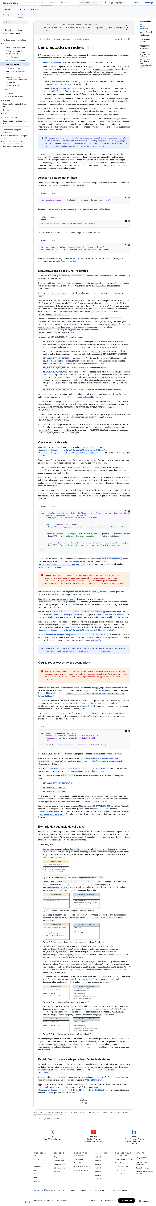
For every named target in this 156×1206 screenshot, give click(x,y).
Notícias (36, 1174)
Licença (47, 1200)
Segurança (37, 1167)
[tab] (43, 193)
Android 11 (98, 1179)
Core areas (20, 9)
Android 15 (99, 1164)
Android (36, 1159)
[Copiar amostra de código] (128, 197)
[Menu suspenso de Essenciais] (36, 2)
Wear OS (77, 1163)
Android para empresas (41, 1163)
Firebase (83, 1190)
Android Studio (134, 3)
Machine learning (60, 1161)
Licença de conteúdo (102, 1112)
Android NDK (120, 1174)
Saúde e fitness (59, 1164)
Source (36, 1170)
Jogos (56, 1157)
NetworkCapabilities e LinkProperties (114, 617)
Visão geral (7, 15)
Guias (20, 15)
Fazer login (148, 3)
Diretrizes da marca (59, 1200)
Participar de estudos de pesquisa (144, 1172)
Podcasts (36, 1181)
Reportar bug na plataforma (141, 1158)
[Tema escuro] (126, 197)
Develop (7, 9)
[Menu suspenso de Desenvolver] (55, 2)
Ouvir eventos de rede (70, 261)
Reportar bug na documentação (141, 1163)
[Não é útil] (128, 39)
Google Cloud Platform (99, 1190)
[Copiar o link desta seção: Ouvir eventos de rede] (69, 442)
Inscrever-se (126, 1200)
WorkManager (120, 141)
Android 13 (98, 1172)
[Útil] (125, 39)
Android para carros (81, 1170)
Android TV (78, 1174)
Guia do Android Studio (123, 1159)
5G (55, 1175)
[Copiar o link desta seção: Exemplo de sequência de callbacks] (86, 827)
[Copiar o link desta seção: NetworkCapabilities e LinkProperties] (90, 271)
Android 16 (99, 1161)
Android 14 (99, 1168)
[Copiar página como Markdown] (91, 48)
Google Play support (143, 1168)
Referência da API (121, 1167)
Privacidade (58, 1172)
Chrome (72, 1190)
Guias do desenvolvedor (124, 1163)
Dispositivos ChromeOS (82, 1167)
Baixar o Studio (120, 1170)
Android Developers (44, 39)
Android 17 (99, 1157)
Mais (62, 3)
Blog (35, 1177)
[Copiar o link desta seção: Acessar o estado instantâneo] (79, 178)
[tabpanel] (84, 200)
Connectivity (37, 9)
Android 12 (99, 1175)
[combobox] (90, 3)
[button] (15, 44)
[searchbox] (15, 22)
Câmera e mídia (60, 1168)
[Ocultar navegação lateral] (27, 1202)
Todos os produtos (119, 1190)
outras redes (63, 473)
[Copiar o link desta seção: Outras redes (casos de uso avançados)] (92, 662)
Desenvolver (46, 3)
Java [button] (53, 193)
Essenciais (28, 3)
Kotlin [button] (43, 193)
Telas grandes (79, 1159)
